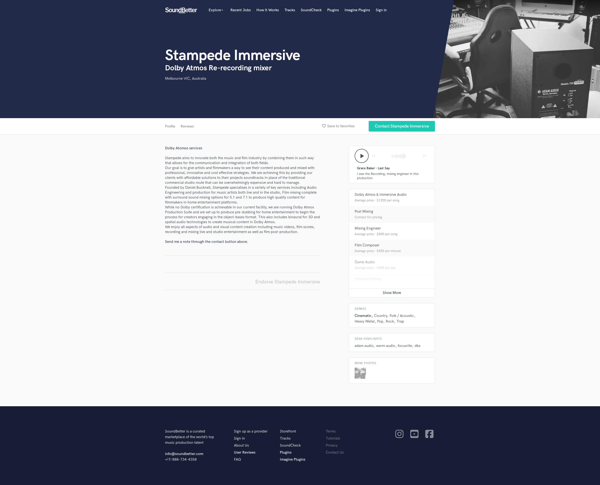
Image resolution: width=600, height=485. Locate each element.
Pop (380, 321)
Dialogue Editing (368, 279)
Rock (390, 321)
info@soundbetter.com (184, 454)
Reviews (187, 126)
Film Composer (367, 245)
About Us (241, 445)
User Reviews (244, 452)
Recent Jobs (240, 10)
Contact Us (335, 452)
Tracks (290, 10)
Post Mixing (364, 211)
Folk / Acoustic (402, 316)
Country (380, 316)
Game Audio (365, 262)
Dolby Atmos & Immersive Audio (381, 194)
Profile (170, 126)
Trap (400, 321)
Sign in (381, 10)
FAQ (237, 459)
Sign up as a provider (251, 431)
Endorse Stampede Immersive (287, 282)
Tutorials (333, 438)
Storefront (288, 431)
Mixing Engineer (368, 228)
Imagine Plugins (357, 10)
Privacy (332, 445)
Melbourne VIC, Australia (185, 78)
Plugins (333, 10)
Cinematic (363, 316)
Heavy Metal (365, 321)
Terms (331, 431)
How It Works (267, 10)
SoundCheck (311, 10)
